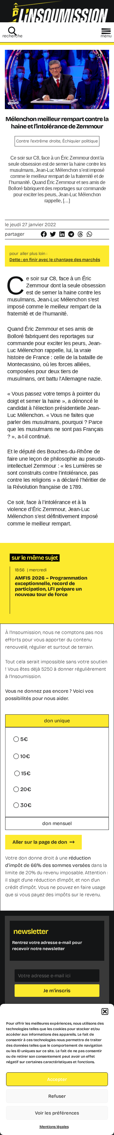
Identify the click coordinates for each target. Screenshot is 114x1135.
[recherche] (12, 31)
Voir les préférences (57, 1113)
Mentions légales (54, 1127)
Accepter (57, 1079)
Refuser (57, 1096)
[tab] (57, 720)
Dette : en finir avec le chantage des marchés (54, 259)
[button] (105, 1011)
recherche (12, 36)
